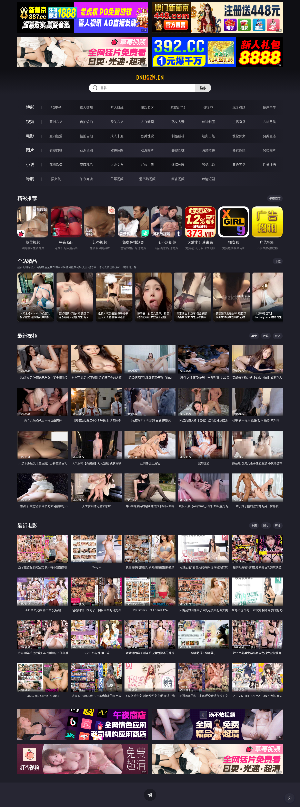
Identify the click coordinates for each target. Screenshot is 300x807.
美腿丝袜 (177, 150)
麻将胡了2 (177, 107)
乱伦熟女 (239, 136)
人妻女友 (116, 164)
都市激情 (55, 164)
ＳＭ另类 (269, 122)
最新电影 (27, 525)
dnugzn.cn (150, 77)
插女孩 (56, 179)
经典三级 (208, 136)
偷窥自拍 (55, 150)
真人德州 (86, 107)
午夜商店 (86, 179)
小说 (30, 164)
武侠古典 (147, 164)
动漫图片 (147, 150)
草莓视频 (116, 179)
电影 (30, 136)
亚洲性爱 (55, 136)
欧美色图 (116, 150)
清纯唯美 (208, 150)
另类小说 (208, 164)
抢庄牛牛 (269, 107)
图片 (30, 150)
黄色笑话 (239, 164)
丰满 (254, 526)
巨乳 (266, 336)
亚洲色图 (86, 150)
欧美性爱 (147, 136)
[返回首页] (289, 798)
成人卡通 (116, 136)
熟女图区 (239, 150)
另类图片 (269, 150)
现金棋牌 (239, 107)
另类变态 (269, 136)
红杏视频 (177, 179)
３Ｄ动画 (147, 122)
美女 (254, 336)
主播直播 (239, 122)
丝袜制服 (208, 122)
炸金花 (208, 107)
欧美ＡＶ (116, 122)
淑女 (266, 526)
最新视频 (27, 335)
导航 (30, 179)
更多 (278, 336)
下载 (278, 261)
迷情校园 (177, 164)
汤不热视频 (147, 179)
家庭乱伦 (86, 164)
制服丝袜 (177, 136)
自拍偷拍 (86, 122)
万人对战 (116, 107)
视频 (30, 121)
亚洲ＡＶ (55, 122)
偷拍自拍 (86, 136)
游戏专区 (147, 107)
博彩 (30, 107)
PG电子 (55, 107)
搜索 (203, 88)
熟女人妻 (177, 122)
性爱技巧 (269, 164)
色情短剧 (208, 179)
